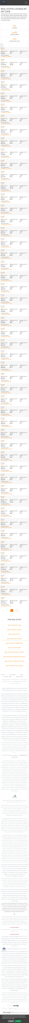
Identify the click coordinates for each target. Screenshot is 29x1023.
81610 (2, 587)
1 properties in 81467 (6, 393)
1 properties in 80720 (6, 112)
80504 (2, 83)
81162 (2, 139)
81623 (2, 599)
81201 (2, 150)
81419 (2, 296)
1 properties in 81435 (6, 381)
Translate (25, 1012)
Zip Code (10, 1009)
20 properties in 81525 (6, 538)
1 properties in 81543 (6, 572)
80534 (2, 94)
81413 (2, 251)
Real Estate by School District (14, 652)
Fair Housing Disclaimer (14, 934)
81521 (2, 486)
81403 (2, 228)
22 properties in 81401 (6, 213)
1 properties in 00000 (6, 56)
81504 (2, 430)
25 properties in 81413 (6, 258)
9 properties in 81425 (6, 325)
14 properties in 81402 (6, 224)
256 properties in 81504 (6, 437)
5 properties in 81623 (6, 606)
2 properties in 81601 (6, 583)
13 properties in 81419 (6, 303)
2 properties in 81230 (6, 180)
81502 (2, 408)
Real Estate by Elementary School (14, 656)
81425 (2, 318)
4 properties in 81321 (6, 202)
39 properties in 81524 (6, 527)
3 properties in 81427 (6, 337)
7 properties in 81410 (6, 247)
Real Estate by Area (14, 647)
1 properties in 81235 (6, 191)
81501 (2, 397)
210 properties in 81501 (6, 404)
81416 (2, 273)
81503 (2, 419)
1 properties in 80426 (6, 67)
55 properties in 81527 (6, 561)
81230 (2, 172)
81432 (2, 363)
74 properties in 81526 (6, 550)
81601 (2, 576)
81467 (2, 385)
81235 (2, 184)
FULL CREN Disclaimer (14, 927)
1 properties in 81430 (6, 359)
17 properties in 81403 (6, 236)
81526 (2, 542)
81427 (2, 329)
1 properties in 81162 (6, 146)
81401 (2, 206)
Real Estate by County (14, 630)
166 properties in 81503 (6, 426)
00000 (2, 49)
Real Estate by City (14, 634)
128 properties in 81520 (6, 482)
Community (16, 1009)
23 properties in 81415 (6, 269)
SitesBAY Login (19, 676)
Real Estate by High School (14, 665)
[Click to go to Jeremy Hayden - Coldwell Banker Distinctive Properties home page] (4, 2)
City (6, 1009)
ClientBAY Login (7, 676)
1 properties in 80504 (6, 90)
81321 (2, 195)
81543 (2, 565)
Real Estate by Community (14, 643)
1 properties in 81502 (6, 415)
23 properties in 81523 (6, 516)
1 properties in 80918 (6, 123)
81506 (2, 453)
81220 (2, 161)
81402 (2, 217)
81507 (2, 464)
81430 (2, 352)
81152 (2, 128)
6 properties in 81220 (6, 168)
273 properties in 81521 (6, 493)
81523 (2, 509)
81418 (2, 285)
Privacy (3, 674)
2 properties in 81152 (6, 135)
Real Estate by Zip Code (14, 638)
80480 (2, 71)
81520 (2, 475)
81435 (2, 374)
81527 (2, 554)
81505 (2, 442)
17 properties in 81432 (6, 370)
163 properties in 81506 (6, 460)
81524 (2, 520)
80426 (2, 60)
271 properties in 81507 (6, 471)
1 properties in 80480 (6, 79)
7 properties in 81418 (6, 292)
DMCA (21, 674)
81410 (2, 240)
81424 (2, 307)
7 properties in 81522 (6, 505)
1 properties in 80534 (6, 101)
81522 (2, 498)
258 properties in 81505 (6, 449)
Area (21, 1009)
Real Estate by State (14, 625)
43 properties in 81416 (6, 280)
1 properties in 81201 (6, 157)
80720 (2, 105)
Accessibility (12, 674)
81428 (2, 341)
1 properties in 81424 (6, 314)
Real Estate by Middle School (14, 661)
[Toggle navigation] (26, 2)
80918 (2, 116)
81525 (2, 531)
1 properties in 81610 (6, 594)
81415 (2, 262)
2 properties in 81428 (6, 348)
